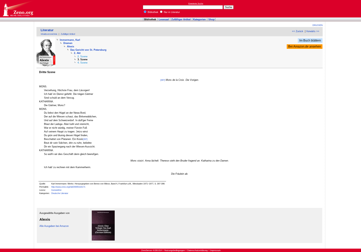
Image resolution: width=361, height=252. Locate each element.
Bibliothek (152, 12)
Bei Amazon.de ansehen (304, 46)
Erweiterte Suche (195, 3)
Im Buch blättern (310, 40)
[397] (162, 80)
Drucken (317, 25)
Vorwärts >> (312, 31)
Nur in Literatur (171, 12)
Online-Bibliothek (18, 8)
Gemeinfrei (56, 190)
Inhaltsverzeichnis (49, 34)
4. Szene (82, 62)
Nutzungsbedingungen (174, 250)
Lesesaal (164, 19)
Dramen (67, 43)
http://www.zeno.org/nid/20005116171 (68, 187)
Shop (211, 19)
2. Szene (82, 56)
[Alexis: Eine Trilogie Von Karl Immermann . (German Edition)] (103, 239)
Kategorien (199, 19)
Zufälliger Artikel (181, 19)
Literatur (47, 30)
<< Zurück (297, 31)
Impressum (215, 250)
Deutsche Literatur (59, 193)
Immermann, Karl (70, 39)
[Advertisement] (344, 8)
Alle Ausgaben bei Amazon (54, 226)
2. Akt (77, 53)
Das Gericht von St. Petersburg (88, 49)
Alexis (70, 46)
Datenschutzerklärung (197, 250)
